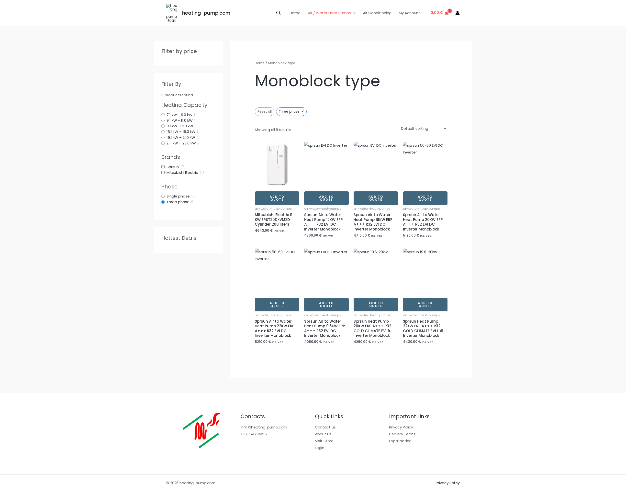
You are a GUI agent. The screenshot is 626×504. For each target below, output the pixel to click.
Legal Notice (400, 440)
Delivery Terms (402, 434)
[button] (353, 13)
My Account (409, 12)
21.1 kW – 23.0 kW (181, 143)
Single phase (178, 196)
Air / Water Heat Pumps (329, 12)
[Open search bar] (278, 13)
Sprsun (173, 166)
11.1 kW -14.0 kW (180, 126)
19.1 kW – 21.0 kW (181, 137)
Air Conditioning (377, 12)
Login (319, 447)
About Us (323, 434)
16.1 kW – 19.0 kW (181, 131)
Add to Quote (277, 198)
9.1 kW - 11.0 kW (180, 120)
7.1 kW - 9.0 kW (179, 114)
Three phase (178, 201)
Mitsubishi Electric (182, 172)
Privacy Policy (401, 427)
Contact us (325, 427)
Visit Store (324, 440)
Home (295, 12)
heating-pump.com (206, 13)
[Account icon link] (457, 13)
